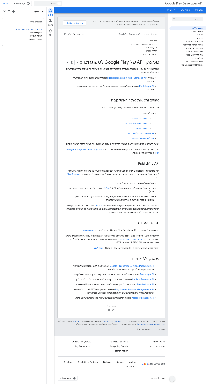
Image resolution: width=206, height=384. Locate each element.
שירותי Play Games (83, 346)
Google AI (68, 362)
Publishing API (146, 86)
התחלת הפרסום (121, 351)
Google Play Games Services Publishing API (132, 266)
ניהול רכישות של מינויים (143, 138)
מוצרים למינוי (142, 128)
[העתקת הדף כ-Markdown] (72, 62)
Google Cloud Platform (88, 362)
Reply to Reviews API (143, 279)
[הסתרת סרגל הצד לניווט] (172, 379)
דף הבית (156, 34)
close (4, 11)
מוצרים (146, 34)
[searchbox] (187, 19)
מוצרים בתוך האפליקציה (137, 123)
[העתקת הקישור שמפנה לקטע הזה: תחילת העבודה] (133, 223)
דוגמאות (171, 10)
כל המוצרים (131, 367)
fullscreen (9, 11)
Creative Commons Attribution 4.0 (115, 321)
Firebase (107, 362)
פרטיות (154, 378)
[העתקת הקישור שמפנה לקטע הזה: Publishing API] (135, 164)
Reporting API (147, 274)
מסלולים (106, 188)
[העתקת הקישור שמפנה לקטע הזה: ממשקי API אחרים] (129, 259)
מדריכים (199, 10)
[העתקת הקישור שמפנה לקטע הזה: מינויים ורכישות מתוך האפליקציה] (108, 100)
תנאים (162, 378)
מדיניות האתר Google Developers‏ (150, 324)
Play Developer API (189, 3)
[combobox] (48, 3)
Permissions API (145, 284)
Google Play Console (119, 346)
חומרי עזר (185, 10)
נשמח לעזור (99, 248)
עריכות (99, 205)
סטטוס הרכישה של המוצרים (141, 133)
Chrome (120, 362)
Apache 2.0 (77, 321)
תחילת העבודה (87, 230)
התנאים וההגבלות (157, 346)
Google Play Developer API (129, 34)
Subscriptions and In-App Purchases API (127, 78)
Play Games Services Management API (134, 289)
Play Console (73, 174)
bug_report (13, 11)
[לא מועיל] (65, 34)
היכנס (5, 3)
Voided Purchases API (142, 298)
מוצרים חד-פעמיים (139, 118)
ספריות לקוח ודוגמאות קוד (131, 239)
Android (132, 362)
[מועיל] (69, 34)
